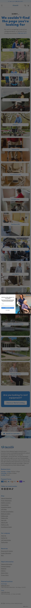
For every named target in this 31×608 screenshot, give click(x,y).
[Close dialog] (30, 295)
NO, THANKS (8, 310)
